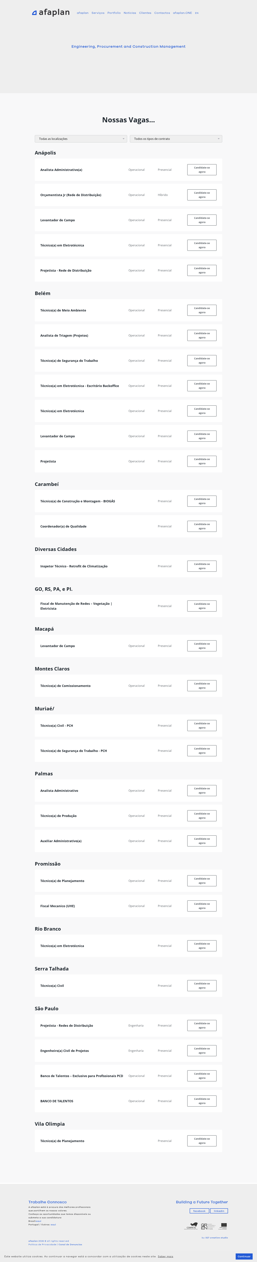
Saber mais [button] (165, 1256)
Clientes (145, 13)
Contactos (162, 13)
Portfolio (114, 13)
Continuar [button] (244, 1256)
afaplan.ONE (182, 13)
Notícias (130, 13)
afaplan (83, 13)
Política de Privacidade (42, 1244)
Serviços (98, 13)
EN (197, 13)
